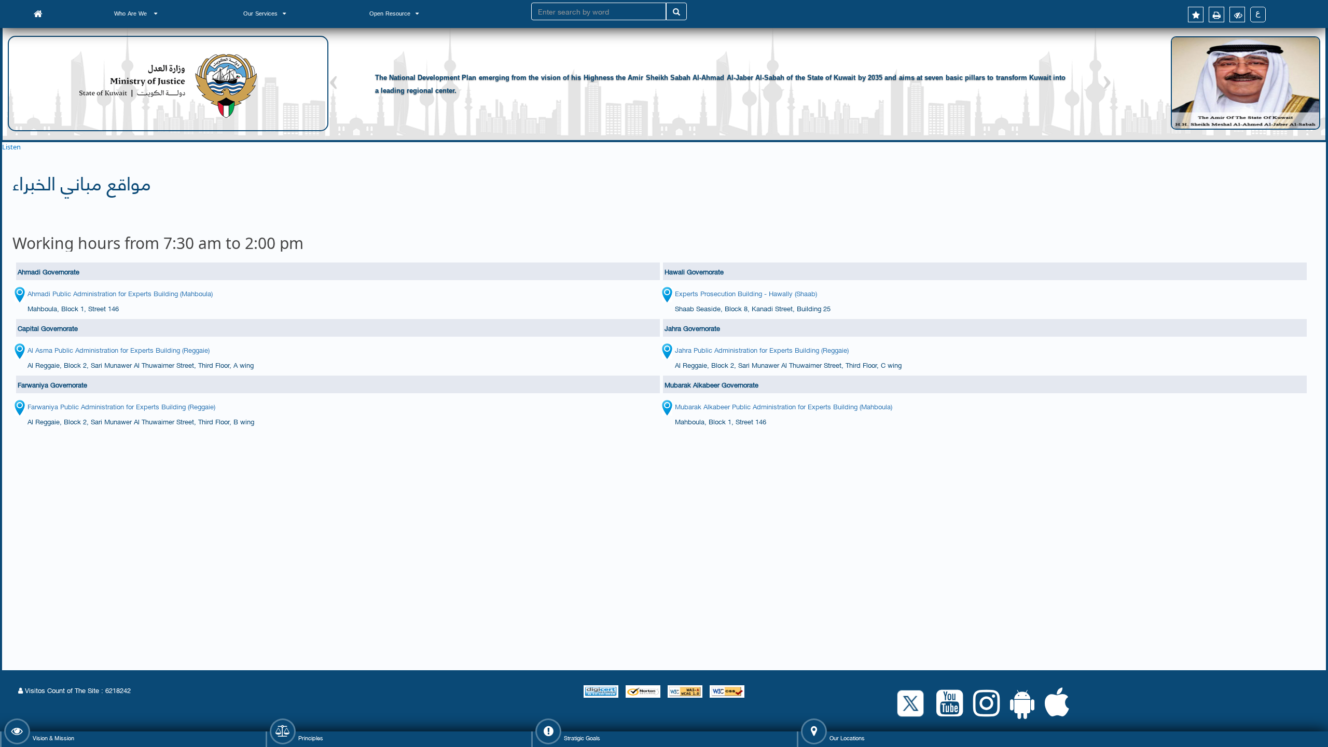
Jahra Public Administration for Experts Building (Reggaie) (762, 349)
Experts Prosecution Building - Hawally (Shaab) (746, 293)
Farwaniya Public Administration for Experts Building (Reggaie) (121, 406)
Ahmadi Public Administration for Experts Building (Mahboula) (120, 293)
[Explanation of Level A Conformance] (686, 690)
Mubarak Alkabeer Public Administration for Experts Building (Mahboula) (783, 406)
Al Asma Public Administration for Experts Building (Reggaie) (118, 349)
